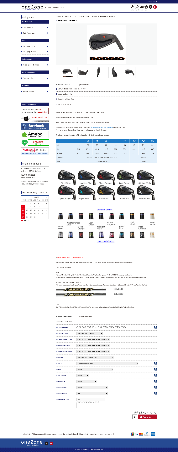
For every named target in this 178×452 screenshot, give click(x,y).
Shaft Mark (61, 375)
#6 (85, 327)
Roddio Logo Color (64, 339)
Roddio (94, 17)
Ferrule (60, 357)
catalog (58, 17)
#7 (90, 327)
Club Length (62, 387)
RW (118, 327)
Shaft (59, 363)
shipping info (83, 434)
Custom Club (69, 17)
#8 (96, 327)
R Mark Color (62, 333)
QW (112, 327)
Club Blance (62, 393)
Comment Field (63, 399)
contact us (108, 434)
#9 (101, 327)
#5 (80, 327)
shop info (26, 434)
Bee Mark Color (63, 345)
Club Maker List (83, 17)
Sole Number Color (64, 351)
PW (106, 327)
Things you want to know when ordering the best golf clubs (54, 434)
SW (124, 327)
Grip (59, 369)
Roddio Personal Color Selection (102, 127)
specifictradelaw (96, 434)
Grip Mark (61, 381)
